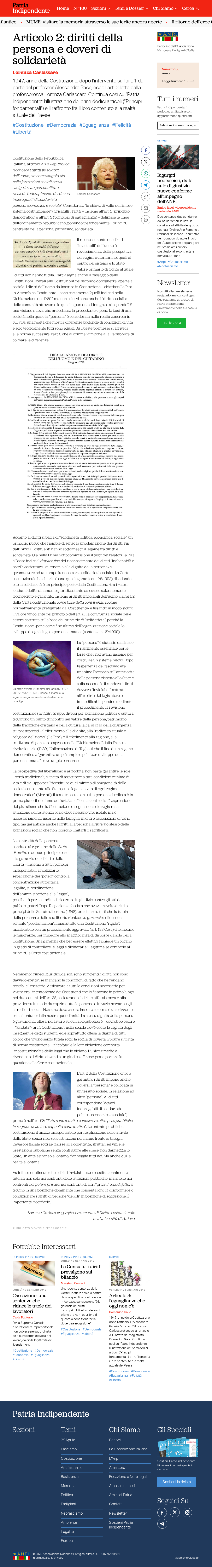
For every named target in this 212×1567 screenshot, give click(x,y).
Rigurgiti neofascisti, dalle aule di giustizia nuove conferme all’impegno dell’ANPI (174, 188)
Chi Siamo (163, 8)
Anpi (162, 261)
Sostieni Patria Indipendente (121, 1525)
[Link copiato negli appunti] (145, 196)
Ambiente (69, 1523)
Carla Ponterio (23, 1317)
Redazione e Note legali (128, 1477)
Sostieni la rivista (177, 1482)
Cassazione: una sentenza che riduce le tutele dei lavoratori (32, 1303)
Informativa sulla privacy (48, 1557)
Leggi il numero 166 (175, 81)
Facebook (162, 1512)
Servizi (40, 1257)
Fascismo (69, 1449)
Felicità (123, 125)
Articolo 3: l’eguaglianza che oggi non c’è (127, 1300)
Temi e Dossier (129, 8)
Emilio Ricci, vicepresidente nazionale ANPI (176, 209)
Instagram (187, 1512)
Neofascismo (168, 266)
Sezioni (98, 8)
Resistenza (69, 1477)
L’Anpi (114, 1459)
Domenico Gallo (120, 1312)
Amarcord (117, 1468)
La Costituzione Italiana (128, 1449)
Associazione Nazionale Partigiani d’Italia (68, 1554)
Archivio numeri (122, 1486)
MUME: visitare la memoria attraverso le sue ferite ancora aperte (82, 22)
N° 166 (80, 8)
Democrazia (63, 125)
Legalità (67, 1532)
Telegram (162, 1524)
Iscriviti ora (172, 323)
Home (63, 8)
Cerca (188, 8)
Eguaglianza (95, 125)
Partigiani (68, 1504)
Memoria (68, 1486)
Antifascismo (179, 261)
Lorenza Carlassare (35, 72)
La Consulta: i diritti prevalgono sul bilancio (81, 1271)
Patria (31, 7)
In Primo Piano (23, 1257)
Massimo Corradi (73, 1283)
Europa (67, 1541)
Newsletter (118, 1513)
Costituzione (30, 125)
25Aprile (68, 1440)
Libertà (23, 132)
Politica (67, 1495)
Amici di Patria (120, 1495)
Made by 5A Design (187, 1557)
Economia (21, 1355)
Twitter (175, 1512)
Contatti (116, 1504)
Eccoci (115, 1440)
